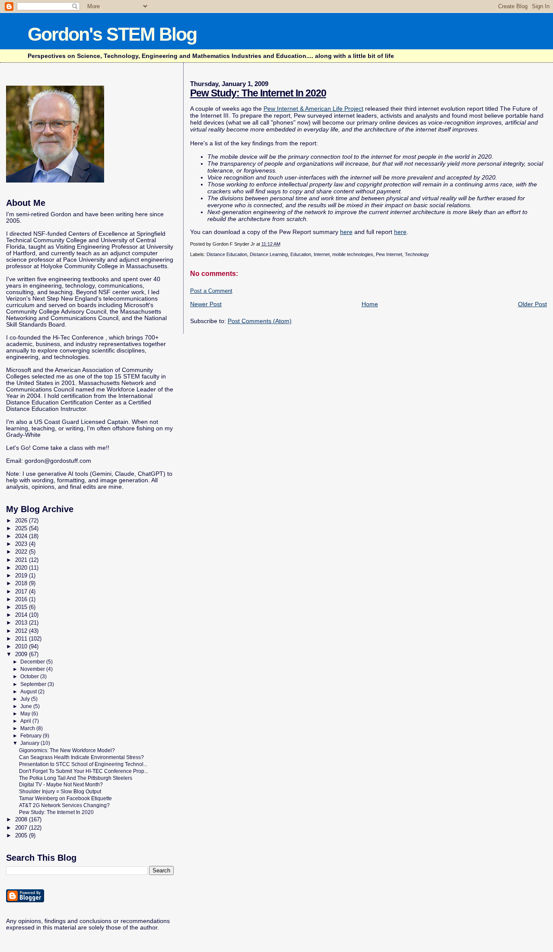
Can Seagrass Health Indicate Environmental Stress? (81, 757)
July (25, 699)
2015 (22, 607)
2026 (22, 520)
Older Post (532, 304)
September (34, 684)
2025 (22, 528)
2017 (22, 591)
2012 (22, 631)
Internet (322, 254)
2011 (22, 638)
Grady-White (23, 435)
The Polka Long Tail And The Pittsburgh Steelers (75, 778)
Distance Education (227, 254)
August (29, 692)
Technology (417, 254)
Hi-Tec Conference (78, 337)
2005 (22, 835)
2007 (22, 827)
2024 (22, 536)
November (33, 669)
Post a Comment (211, 291)
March (28, 728)
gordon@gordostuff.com (58, 461)
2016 (22, 599)
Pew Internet (389, 254)
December (33, 662)
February (31, 736)
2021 (22, 560)
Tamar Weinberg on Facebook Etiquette (65, 798)
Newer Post (206, 304)
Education (300, 254)
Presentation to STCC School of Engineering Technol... (83, 764)
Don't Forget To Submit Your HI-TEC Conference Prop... (83, 771)
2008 (22, 819)
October (30, 676)
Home (370, 304)
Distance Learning (269, 254)
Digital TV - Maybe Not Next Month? (61, 784)
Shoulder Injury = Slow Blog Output (60, 791)
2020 (22, 567)
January (30, 743)
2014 (22, 615)
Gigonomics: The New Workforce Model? (67, 750)
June (26, 706)
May (26, 714)
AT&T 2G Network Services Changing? (64, 805)
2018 (22, 583)
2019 (22, 575)
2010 (22, 646)
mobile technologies (352, 254)
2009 (22, 654)
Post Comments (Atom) (260, 320)
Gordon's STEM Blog (112, 34)
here (346, 231)
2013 (22, 622)
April (26, 721)
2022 (22, 551)
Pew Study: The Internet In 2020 (258, 93)
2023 (22, 544)
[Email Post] (282, 244)
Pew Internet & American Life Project (313, 108)
